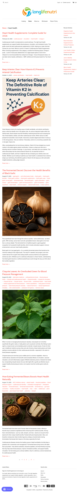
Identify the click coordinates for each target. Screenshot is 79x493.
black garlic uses (40, 178)
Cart (76, 2)
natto (35, 389)
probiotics (27, 391)
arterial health (30, 382)
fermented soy (39, 386)
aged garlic (16, 176)
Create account (66, 2)
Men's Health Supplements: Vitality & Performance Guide (70, 69)
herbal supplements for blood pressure (14, 283)
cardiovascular (18, 39)
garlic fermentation (13, 182)
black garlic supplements (28, 178)
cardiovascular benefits (19, 384)
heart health (34, 39)
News (30, 21)
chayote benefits (32, 279)
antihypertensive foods (32, 277)
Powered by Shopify (48, 490)
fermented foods (18, 180)
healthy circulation (15, 389)
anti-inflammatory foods (27, 176)
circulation (26, 39)
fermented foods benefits (26, 386)
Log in (58, 2)
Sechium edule (40, 288)
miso (31, 389)
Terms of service (45, 479)
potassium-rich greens (28, 288)
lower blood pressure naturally (17, 285)
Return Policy (54, 21)
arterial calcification (18, 75)
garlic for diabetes (39, 182)
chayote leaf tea (8, 281)
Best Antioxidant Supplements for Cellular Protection (69, 43)
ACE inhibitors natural (19, 382)
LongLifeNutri (39, 490)
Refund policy (44, 481)
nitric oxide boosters (14, 288)
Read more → (6, 62)
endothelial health (38, 281)
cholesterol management (34, 384)
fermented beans (13, 386)
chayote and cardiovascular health (16, 279)
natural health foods (33, 185)
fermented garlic (29, 180)
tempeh (34, 391)
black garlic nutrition (13, 178)
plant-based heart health (16, 391)
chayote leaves (18, 281)
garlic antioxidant (40, 180)
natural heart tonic (32, 285)
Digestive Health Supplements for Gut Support (69, 33)
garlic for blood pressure (26, 182)
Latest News (5, 467)
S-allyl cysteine (45, 185)
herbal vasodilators (31, 283)
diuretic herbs (27, 281)
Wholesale (45, 21)
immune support (22, 185)
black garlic (38, 176)
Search (42, 471)
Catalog (23, 21)
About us (36, 21)
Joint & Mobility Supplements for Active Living (70, 60)
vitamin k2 (36, 75)
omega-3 (41, 39)
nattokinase (42, 389)
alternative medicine (18, 277)
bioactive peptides (41, 382)
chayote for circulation (44, 279)
